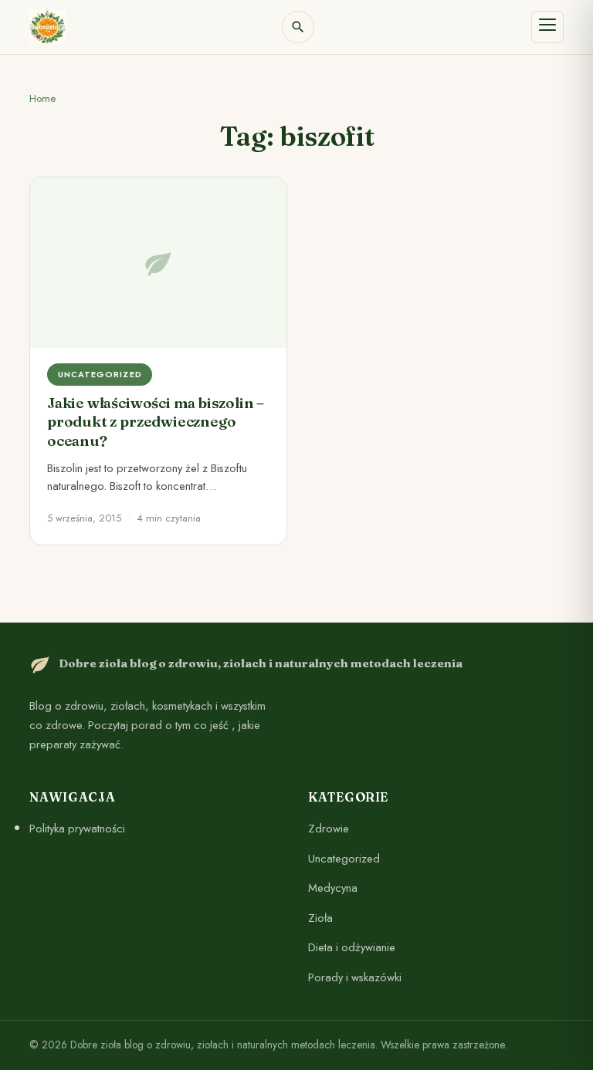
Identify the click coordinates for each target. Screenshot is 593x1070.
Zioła (320, 917)
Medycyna (332, 887)
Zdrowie (328, 828)
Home (42, 98)
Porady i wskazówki (355, 976)
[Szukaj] (298, 27)
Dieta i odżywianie (351, 947)
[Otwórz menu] (547, 27)
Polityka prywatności (77, 828)
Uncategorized (344, 857)
